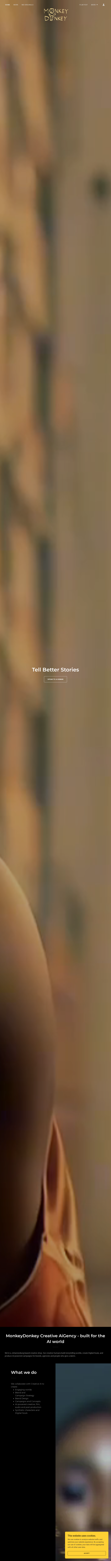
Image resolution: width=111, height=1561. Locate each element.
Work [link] (15, 5)
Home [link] (7, 5)
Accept (86, 1553)
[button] (94, 4)
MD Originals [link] (27, 5)
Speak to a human (56, 679)
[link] (55, 4)
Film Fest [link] (83, 5)
